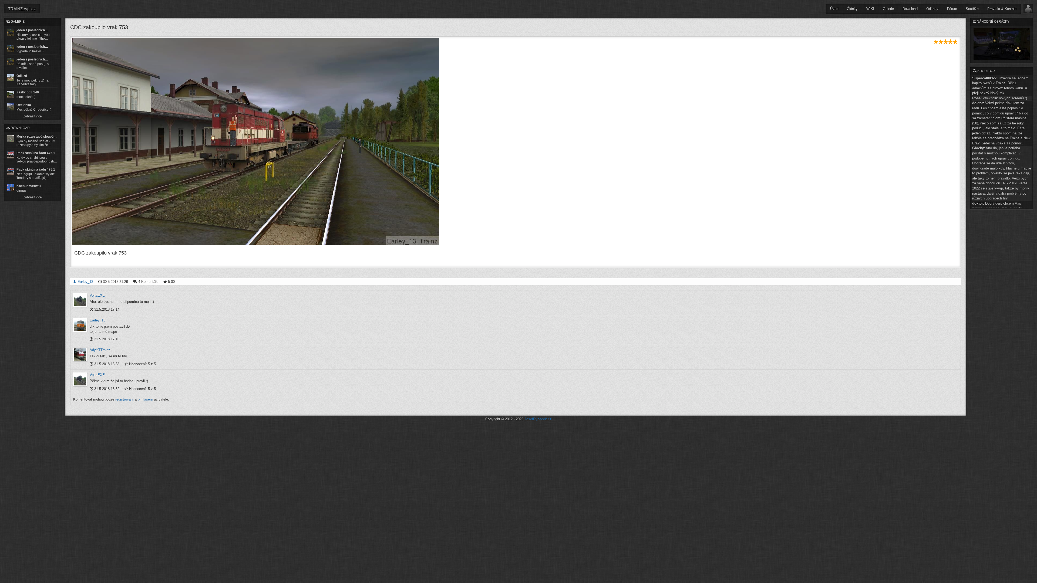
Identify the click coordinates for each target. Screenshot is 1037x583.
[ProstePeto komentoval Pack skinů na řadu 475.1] (10, 171)
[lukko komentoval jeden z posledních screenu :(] (10, 48)
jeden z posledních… (32, 30)
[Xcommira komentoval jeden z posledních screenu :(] (10, 61)
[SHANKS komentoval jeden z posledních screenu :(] (10, 32)
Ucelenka (23, 105)
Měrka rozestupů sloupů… (36, 136)
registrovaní (124, 399)
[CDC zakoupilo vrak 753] (515, 141)
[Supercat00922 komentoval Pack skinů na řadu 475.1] (10, 154)
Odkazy (932, 9)
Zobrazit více (32, 116)
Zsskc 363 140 (27, 92)
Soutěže (972, 9)
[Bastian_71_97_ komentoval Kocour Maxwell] (10, 187)
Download (910, 9)
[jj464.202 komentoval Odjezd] (10, 77)
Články (852, 9)
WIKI (870, 9)
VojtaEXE (97, 295)
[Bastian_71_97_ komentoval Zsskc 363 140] (10, 94)
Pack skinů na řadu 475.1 (35, 153)
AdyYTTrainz (100, 350)
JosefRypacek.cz (538, 419)
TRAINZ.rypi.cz (22, 8)
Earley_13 (84, 281)
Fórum (952, 9)
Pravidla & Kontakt (1002, 9)
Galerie (888, 9)
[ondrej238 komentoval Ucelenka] (10, 106)
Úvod (834, 9)
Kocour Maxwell (28, 186)
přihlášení (145, 399)
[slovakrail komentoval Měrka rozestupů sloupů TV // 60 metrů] (10, 138)
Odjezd (21, 76)
